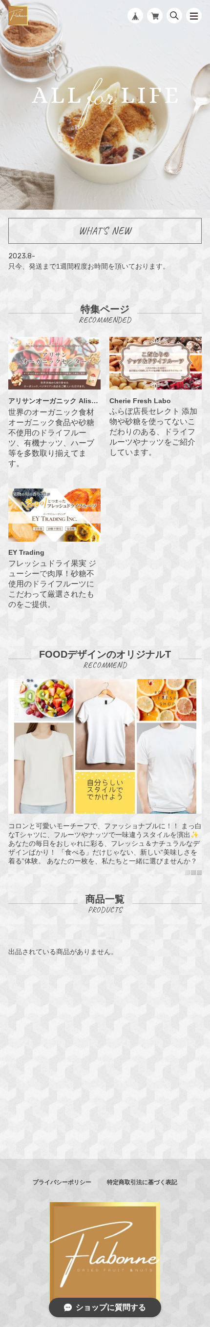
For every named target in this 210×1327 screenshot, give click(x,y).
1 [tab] (187, 872)
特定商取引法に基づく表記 (142, 1182)
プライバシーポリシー (62, 1182)
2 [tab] (193, 872)
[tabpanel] (105, 776)
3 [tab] (199, 872)
